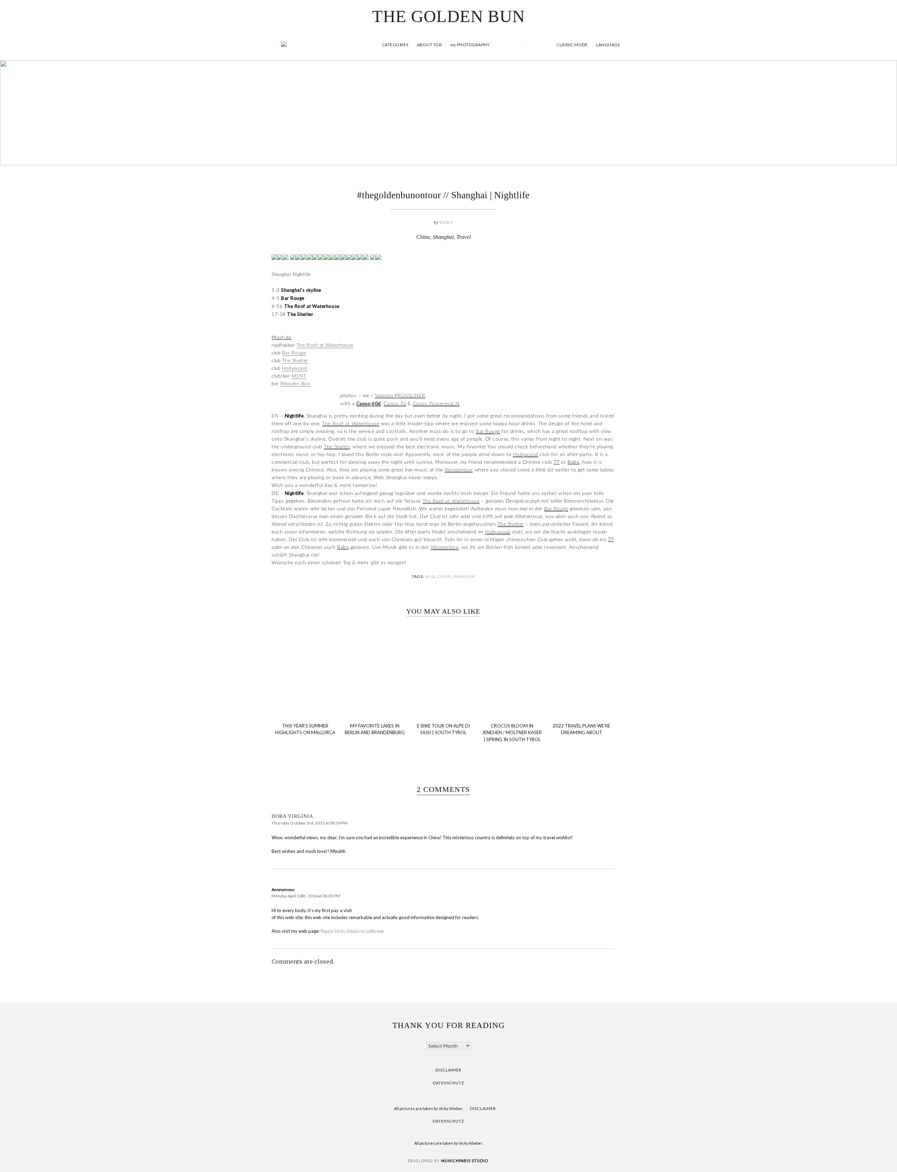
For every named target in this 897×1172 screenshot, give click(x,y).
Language (608, 44)
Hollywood (294, 368)
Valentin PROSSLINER (400, 395)
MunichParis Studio (464, 1160)
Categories (395, 44)
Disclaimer (448, 1070)
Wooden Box (295, 383)
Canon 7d (395, 403)
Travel (464, 237)
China (423, 237)
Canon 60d (368, 403)
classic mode (572, 44)
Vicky (446, 222)
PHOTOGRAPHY (469, 44)
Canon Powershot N (436, 403)
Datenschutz (448, 1083)
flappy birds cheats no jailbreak (352, 931)
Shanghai (443, 237)
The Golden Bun (448, 16)
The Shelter (295, 360)
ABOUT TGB (429, 44)
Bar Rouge (294, 353)
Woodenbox (459, 470)
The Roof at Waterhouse (325, 345)
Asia (430, 576)
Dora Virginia (292, 816)
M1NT (299, 376)
